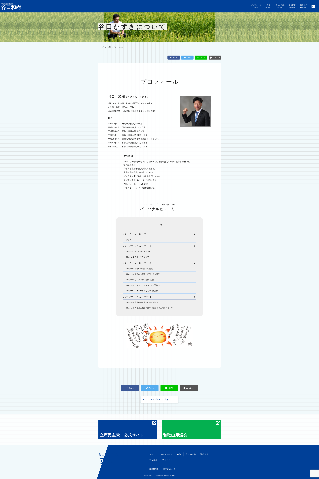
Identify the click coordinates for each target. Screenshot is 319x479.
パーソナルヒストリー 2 (137, 245)
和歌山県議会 (175, 435)
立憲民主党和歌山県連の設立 (142, 302)
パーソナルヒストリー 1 (137, 234)
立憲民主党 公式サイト (122, 435)
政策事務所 (154, 469)
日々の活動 (280, 6)
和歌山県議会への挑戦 (139, 269)
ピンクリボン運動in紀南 (140, 280)
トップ (100, 47)
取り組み (304, 6)
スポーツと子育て (137, 257)
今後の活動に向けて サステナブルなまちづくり (149, 308)
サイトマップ (168, 460)
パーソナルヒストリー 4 (137, 296)
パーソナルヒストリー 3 (137, 263)
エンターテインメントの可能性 (143, 285)
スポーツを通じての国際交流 (142, 291)
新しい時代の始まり (138, 251)
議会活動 (292, 6)
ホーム (152, 454)
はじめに (129, 240)
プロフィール (256, 6)
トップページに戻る (159, 399)
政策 (269, 6)
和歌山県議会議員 (11, 6)
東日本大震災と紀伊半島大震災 (143, 274)
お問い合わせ (169, 469)
